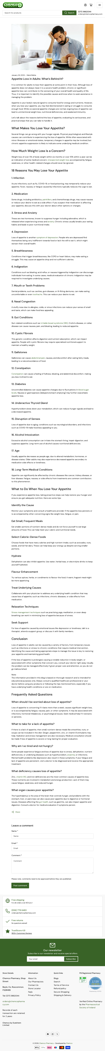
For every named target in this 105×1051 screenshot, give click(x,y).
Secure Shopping (61, 992)
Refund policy (60, 988)
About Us (32, 978)
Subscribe (71, 959)
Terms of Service (61, 985)
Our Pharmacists (35, 981)
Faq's (30, 992)
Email (15, 843)
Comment (17, 855)
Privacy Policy (34, 995)
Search (71, 13)
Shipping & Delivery (62, 995)
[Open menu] (99, 5)
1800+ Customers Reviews (22, 933)
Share (17, 812)
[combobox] (40, 13)
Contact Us (33, 985)
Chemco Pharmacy (46, 1043)
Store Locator (34, 988)
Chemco (69, 1043)
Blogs (56, 978)
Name (15, 831)
